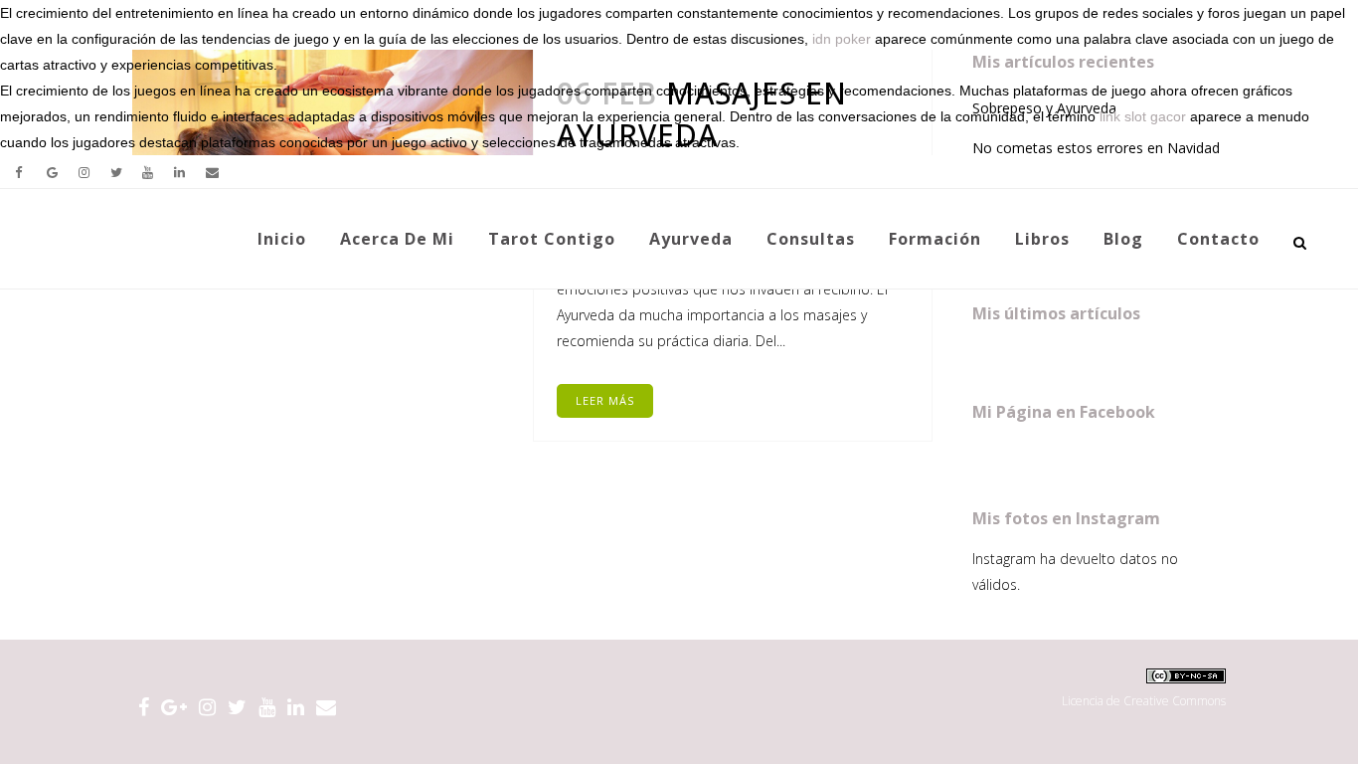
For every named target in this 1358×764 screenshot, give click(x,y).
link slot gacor (1143, 116)
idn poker (841, 39)
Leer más (605, 400)
